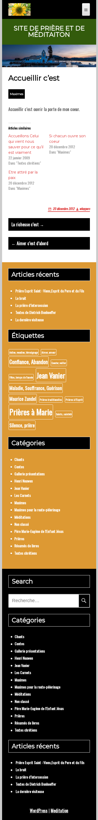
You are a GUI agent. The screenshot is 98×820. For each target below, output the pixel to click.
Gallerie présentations (29, 473)
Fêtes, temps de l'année (21, 377)
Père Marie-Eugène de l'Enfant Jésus (39, 531)
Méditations (22, 517)
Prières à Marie (30, 411)
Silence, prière (22, 425)
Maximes (16, 94)
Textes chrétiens (25, 553)
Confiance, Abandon (28, 362)
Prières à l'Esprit (74, 399)
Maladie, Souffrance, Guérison (35, 388)
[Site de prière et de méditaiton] (19, 9)
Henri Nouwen (23, 480)
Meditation (59, 810)
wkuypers (84, 208)
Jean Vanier (51, 375)
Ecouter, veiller (58, 363)
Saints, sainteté (64, 414)
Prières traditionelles (51, 399)
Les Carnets (22, 495)
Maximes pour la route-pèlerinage (37, 509)
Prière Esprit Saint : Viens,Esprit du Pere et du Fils (49, 290)
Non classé (21, 524)
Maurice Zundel (22, 398)
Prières (19, 538)
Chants (19, 459)
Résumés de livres (26, 545)
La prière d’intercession (31, 305)
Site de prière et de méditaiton (49, 31)
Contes (19, 466)
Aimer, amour (49, 352)
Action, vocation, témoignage (23, 352)
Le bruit (20, 298)
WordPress (39, 810)
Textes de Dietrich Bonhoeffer (35, 312)
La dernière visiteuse (29, 319)
